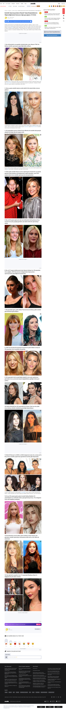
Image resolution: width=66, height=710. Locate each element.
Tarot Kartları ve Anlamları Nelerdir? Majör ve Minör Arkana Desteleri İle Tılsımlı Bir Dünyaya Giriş (54, 669)
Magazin (9, 10)
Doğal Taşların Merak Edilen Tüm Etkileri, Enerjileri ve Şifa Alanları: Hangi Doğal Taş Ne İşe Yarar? (39, 678)
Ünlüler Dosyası (14, 10)
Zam (13, 692)
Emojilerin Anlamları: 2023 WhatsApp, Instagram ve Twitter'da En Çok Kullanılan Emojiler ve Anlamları (39, 681)
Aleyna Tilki (9, 82)
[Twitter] (56, 697)
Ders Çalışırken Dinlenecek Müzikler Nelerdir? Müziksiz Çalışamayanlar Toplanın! (53, 677)
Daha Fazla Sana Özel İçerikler (52, 35)
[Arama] (59, 3)
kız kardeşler (23, 492)
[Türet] (49, 6)
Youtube (17, 692)
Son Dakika (37, 692)
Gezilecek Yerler (51, 692)
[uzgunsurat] (64, 6)
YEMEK (22, 3)
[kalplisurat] (62, 6)
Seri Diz (38, 6)
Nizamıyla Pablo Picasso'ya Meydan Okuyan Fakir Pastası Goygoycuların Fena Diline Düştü (24, 686)
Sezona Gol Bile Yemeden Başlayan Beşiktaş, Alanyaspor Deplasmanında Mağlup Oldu (52, 19)
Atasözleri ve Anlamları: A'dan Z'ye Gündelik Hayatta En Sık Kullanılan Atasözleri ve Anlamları (38, 684)
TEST (4, 3)
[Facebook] (54, 697)
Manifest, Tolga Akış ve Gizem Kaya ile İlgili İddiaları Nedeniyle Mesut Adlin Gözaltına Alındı (52, 14)
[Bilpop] (54, 6)
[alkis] (60, 6)
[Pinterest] (60, 697)
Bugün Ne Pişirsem (44, 692)
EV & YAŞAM (8, 3)
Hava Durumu (35, 668)
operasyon (26, 126)
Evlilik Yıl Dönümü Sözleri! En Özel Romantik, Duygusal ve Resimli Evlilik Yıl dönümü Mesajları (39, 673)
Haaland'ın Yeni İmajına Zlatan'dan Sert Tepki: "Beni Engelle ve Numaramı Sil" (53, 28)
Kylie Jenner (34, 126)
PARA (25, 3)
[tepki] (6, 643)
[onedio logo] (33, 3)
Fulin (11, 17)
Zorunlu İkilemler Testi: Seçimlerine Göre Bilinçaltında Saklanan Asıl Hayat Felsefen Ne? (25, 679)
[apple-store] (47, 701)
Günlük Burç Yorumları (24, 692)
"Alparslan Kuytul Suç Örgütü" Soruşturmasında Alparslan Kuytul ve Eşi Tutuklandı (25, 675)
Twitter (6, 692)
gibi (12, 27)
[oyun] (58, 6)
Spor (45, 16)
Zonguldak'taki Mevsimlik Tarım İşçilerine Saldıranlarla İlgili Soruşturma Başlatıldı (25, 683)
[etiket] (40, 13)
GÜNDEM (13, 3)
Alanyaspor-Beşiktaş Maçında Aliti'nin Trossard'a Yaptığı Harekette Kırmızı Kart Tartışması (11, 683)
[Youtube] (58, 697)
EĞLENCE (17, 3)
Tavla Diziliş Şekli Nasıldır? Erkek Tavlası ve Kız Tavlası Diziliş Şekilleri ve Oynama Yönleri (39, 687)
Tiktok (33, 692)
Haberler (6, 10)
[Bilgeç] (52, 6)
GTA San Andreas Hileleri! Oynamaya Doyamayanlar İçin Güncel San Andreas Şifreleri (54, 685)
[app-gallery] (58, 701)
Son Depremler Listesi (36, 670)
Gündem (46, 21)
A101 (30, 692)
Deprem (10, 692)
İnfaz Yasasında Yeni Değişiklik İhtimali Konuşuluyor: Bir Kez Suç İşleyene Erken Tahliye (52, 23)
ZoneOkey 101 (33, 6)
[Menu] (1, 4)
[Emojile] (56, 6)
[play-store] (53, 701)
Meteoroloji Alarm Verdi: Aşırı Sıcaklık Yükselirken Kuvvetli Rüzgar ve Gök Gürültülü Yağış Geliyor (24, 672)
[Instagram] (52, 697)
